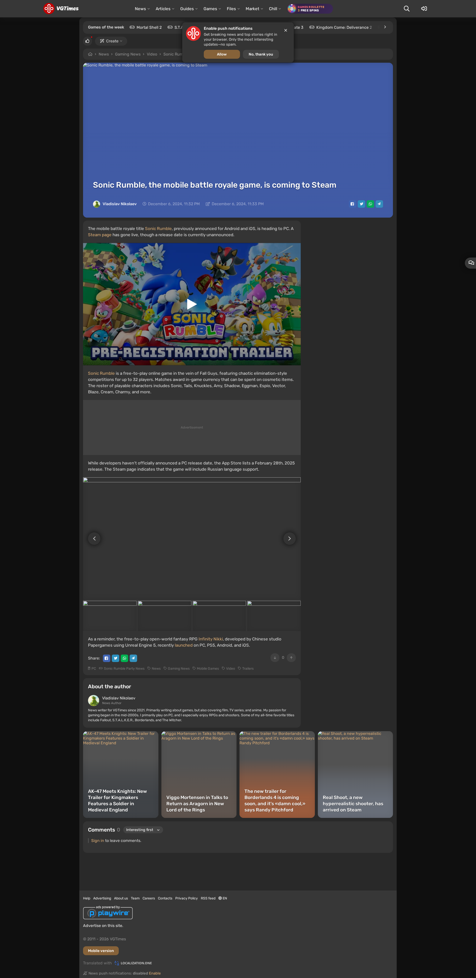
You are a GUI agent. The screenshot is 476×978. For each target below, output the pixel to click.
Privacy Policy (186, 898)
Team (135, 898)
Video (152, 54)
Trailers (248, 668)
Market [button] (252, 8)
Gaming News (128, 54)
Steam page (100, 234)
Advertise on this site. (103, 925)
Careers (149, 898)
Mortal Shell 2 (149, 27)
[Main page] (61, 8)
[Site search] (406, 8)
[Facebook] (352, 204)
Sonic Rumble (158, 228)
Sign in (97, 840)
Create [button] (112, 41)
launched (184, 645)
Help (86, 898)
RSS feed (208, 898)
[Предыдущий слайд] (91, 538)
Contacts (165, 898)
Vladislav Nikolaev (120, 203)
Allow (222, 54)
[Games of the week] (384, 27)
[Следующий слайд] (292, 538)
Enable (155, 973)
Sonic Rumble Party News (124, 668)
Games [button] (210, 8)
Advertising (102, 898)
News (104, 54)
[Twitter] (361, 204)
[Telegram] (379, 204)
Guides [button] (187, 8)
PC (93, 668)
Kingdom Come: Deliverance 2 (344, 27)
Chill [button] (273, 8)
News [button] (140, 8)
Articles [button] (163, 8)
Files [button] (231, 8)
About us (121, 898)
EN (224, 898)
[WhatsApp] (370, 204)
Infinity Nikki (211, 638)
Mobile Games (208, 668)
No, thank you (261, 54)
